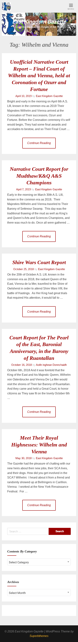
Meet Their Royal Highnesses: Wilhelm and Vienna (39, 444)
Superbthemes (39, 635)
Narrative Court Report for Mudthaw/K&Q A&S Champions (39, 176)
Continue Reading (39, 143)
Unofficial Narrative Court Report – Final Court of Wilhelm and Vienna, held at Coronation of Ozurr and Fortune (39, 75)
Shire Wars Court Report (39, 262)
